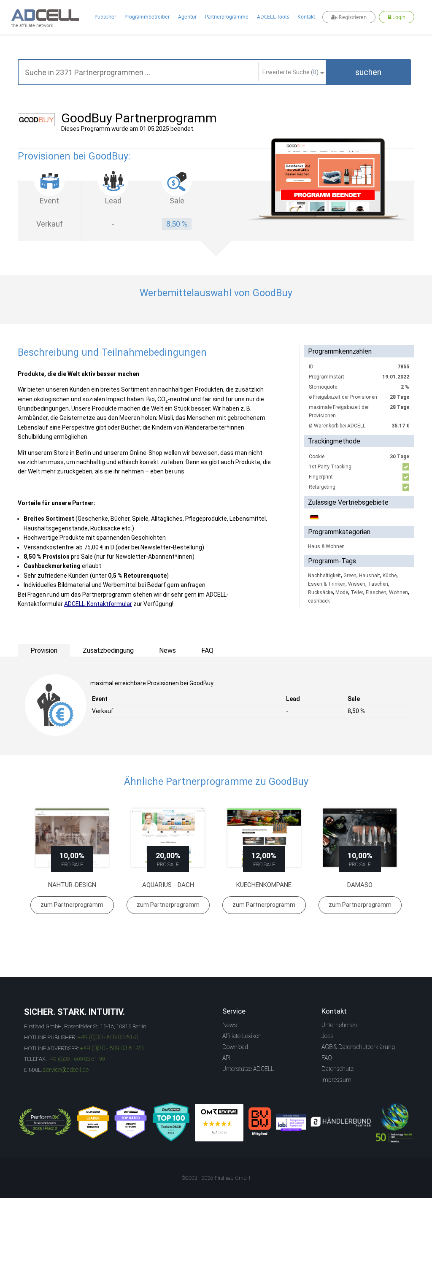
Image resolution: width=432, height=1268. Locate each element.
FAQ (326, 1057)
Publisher (105, 16)
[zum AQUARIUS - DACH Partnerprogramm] (168, 837)
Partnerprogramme (226, 16)
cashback (319, 601)
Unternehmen (339, 1025)
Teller (357, 592)
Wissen (356, 584)
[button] (368, 72)
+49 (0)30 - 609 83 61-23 (112, 1048)
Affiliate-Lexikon (242, 1036)
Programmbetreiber (147, 16)
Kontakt (306, 16)
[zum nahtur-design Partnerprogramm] (72, 837)
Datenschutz (337, 1068)
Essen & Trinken (327, 584)
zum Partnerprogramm (71, 904)
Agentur (187, 16)
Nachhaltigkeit (324, 576)
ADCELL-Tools (273, 16)
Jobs (327, 1036)
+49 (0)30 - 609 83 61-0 (108, 1037)
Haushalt (369, 576)
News (229, 1025)
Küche (390, 576)
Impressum (336, 1079)
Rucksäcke (320, 592)
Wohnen (398, 592)
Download (235, 1047)
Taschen (378, 584)
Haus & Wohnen (326, 546)
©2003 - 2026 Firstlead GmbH (216, 1178)
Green (349, 576)
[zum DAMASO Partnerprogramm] (360, 837)
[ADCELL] (219, 1122)
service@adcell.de (66, 1069)
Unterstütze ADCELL (248, 1068)
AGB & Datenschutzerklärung (358, 1047)
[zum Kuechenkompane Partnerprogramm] (264, 837)
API (226, 1057)
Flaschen (376, 592)
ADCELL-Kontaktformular (98, 603)
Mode (341, 592)
